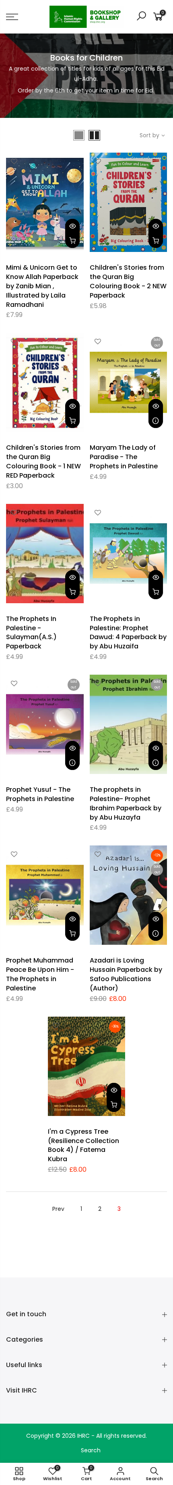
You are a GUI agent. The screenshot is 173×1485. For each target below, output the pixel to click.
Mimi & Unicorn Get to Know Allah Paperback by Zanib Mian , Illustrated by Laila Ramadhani (42, 286)
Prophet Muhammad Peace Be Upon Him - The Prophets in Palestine (40, 974)
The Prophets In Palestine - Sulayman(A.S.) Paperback (31, 632)
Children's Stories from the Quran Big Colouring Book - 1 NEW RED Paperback (43, 461)
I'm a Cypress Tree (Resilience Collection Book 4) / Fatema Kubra (83, 1145)
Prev (58, 1209)
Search (91, 1450)
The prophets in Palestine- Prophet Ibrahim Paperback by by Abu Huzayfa (125, 803)
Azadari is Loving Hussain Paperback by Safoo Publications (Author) (126, 974)
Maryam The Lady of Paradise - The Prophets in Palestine (124, 457)
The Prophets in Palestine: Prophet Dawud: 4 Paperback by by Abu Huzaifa (128, 632)
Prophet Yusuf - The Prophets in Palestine (40, 794)
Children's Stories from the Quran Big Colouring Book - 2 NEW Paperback (128, 281)
